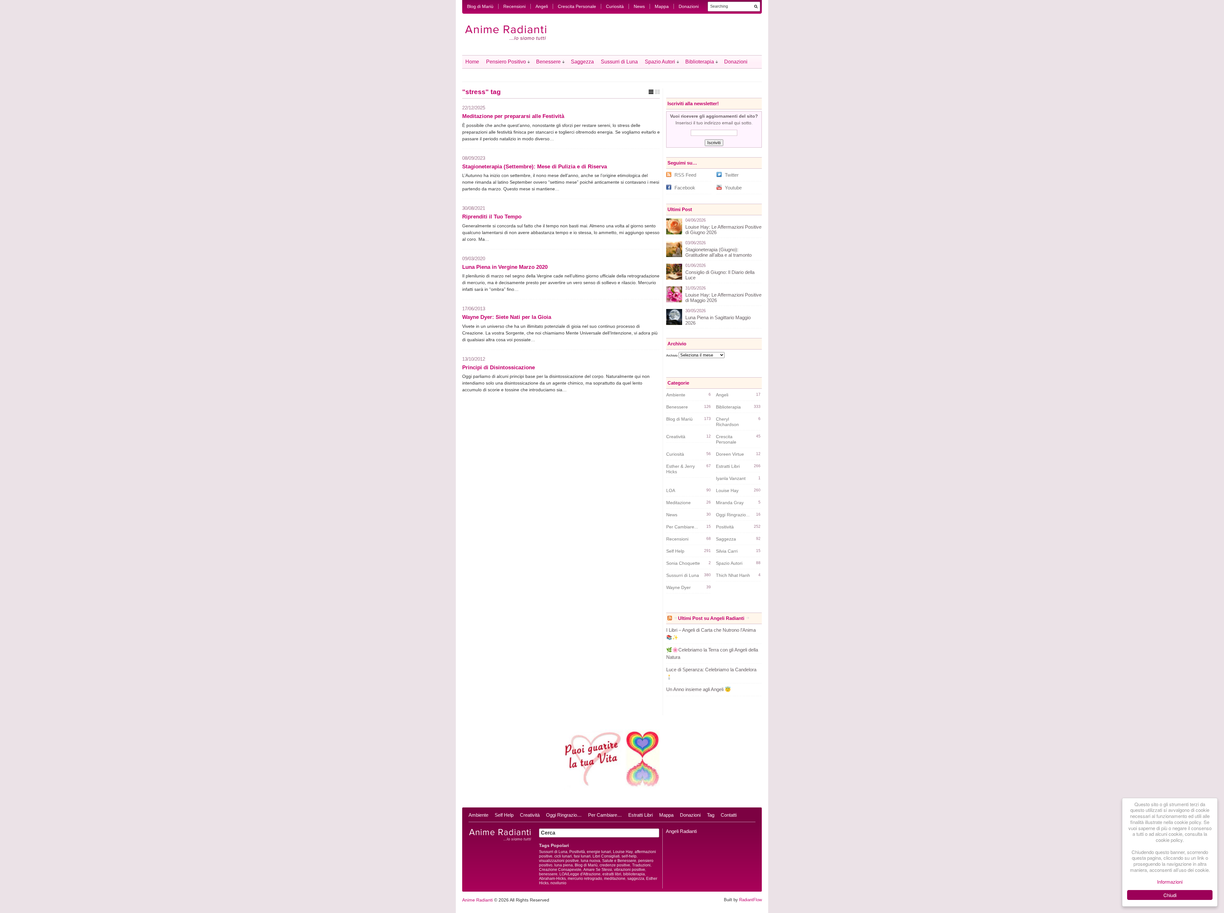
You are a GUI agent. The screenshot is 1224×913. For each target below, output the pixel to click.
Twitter (732, 175)
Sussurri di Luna (619, 61)
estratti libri (611, 874)
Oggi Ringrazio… (564, 815)
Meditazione (678, 502)
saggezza (635, 878)
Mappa (662, 6)
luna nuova (590, 860)
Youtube (733, 187)
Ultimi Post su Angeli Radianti (711, 618)
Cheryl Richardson (727, 421)
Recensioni (514, 6)
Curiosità (615, 6)
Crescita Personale (577, 6)
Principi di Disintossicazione (498, 367)
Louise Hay (727, 490)
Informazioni (1170, 881)
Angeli (542, 6)
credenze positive (615, 865)
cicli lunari (563, 856)
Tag (710, 815)
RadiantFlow (750, 899)
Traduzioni (641, 865)
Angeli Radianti (681, 831)
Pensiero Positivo (506, 61)
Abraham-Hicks (552, 878)
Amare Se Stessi (597, 869)
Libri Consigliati (606, 856)
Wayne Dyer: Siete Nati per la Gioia (506, 317)
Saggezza (582, 61)
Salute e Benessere (619, 860)
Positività (725, 526)
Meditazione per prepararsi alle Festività (513, 116)
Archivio (672, 355)
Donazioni (689, 6)
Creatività (675, 436)
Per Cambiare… (605, 815)
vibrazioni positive (629, 869)
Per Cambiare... (682, 526)
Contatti (729, 815)
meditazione (614, 878)
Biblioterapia (699, 61)
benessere (548, 874)
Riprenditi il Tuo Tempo (491, 217)
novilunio (558, 883)
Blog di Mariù (480, 6)
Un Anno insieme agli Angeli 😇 (698, 689)
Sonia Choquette (683, 563)
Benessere (548, 61)
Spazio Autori (660, 61)
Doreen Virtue (730, 454)
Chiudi (1170, 895)
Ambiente (675, 394)
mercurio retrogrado (585, 878)
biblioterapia (634, 874)
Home (472, 61)
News (639, 6)
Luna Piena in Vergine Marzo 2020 (505, 267)
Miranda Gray (730, 502)
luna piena (563, 865)
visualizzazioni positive (559, 860)
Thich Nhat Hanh (733, 575)
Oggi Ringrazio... (733, 514)
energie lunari (599, 852)
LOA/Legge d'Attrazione (580, 874)
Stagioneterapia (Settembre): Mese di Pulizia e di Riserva (534, 167)
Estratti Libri (728, 466)
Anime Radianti (477, 899)
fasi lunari (582, 856)
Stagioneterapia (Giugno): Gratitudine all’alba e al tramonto (718, 252)
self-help (629, 856)
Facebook (684, 187)
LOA (670, 490)
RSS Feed (685, 175)
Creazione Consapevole (560, 869)
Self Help (675, 551)
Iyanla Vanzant (731, 478)
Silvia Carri (727, 551)
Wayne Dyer (678, 587)
